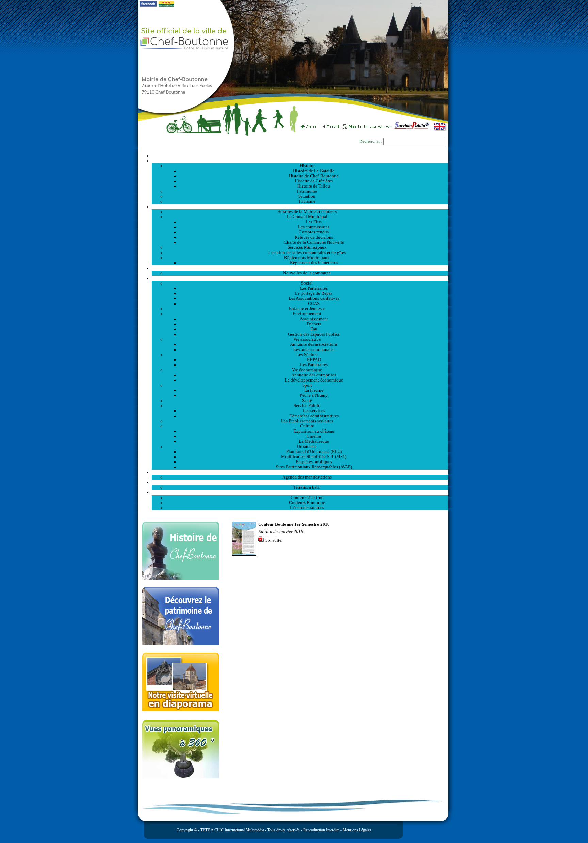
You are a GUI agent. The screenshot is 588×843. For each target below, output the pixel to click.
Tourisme (306, 201)
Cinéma (314, 436)
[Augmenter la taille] (374, 124)
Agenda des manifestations (307, 477)
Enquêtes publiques (314, 461)
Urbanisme (307, 446)
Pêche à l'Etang (314, 395)
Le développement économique (314, 380)
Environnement (307, 313)
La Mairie (300, 206)
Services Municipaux (307, 247)
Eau (313, 329)
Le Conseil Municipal (307, 216)
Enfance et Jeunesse (307, 308)
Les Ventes (300, 482)
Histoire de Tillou (313, 186)
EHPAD (314, 359)
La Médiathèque (314, 441)
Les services (314, 410)
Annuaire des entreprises (313, 375)
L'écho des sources (307, 507)
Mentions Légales (357, 830)
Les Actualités (300, 267)
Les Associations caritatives (314, 298)
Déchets (314, 324)
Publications (300, 492)
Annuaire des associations (314, 344)
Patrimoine (307, 191)
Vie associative (307, 339)
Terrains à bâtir (307, 487)
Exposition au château (313, 431)
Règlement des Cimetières (314, 262)
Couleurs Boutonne (307, 502)
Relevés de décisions (314, 237)
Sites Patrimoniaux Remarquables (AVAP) (314, 467)
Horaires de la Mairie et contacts (307, 211)
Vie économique (307, 370)
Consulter (274, 540)
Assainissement (314, 319)
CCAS (314, 303)
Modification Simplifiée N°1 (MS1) (313, 456)
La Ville (300, 160)
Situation (306, 196)
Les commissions (313, 227)
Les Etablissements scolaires (307, 421)
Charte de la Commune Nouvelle (314, 242)
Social (307, 283)
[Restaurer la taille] (390, 124)
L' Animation (300, 472)
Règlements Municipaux (307, 257)
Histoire (307, 165)
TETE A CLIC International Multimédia (231, 830)
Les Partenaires (314, 288)
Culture (307, 426)
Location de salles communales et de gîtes (307, 252)
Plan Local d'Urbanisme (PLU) (314, 451)
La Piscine (313, 390)
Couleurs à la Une (307, 497)
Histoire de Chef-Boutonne (314, 176)
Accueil (300, 155)
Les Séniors (306, 354)
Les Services (300, 278)
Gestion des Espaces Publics (314, 334)
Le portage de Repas (313, 293)
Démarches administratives (314, 416)
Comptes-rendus (314, 232)
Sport (307, 385)
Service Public (307, 405)
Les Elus (314, 222)
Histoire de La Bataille (313, 170)
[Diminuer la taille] (382, 124)
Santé (307, 400)
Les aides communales (313, 349)
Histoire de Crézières (314, 181)
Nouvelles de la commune (307, 273)
